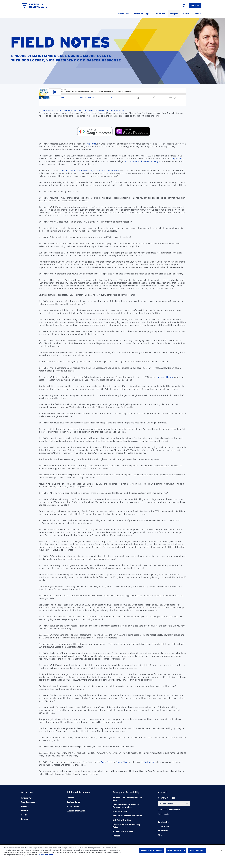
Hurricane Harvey (164, 377)
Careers (198, 13)
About (186, 13)
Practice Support (142, 13)
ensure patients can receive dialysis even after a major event (91, 170)
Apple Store (106, 762)
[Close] (221, 850)
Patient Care (123, 13)
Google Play (121, 762)
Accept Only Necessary (176, 850)
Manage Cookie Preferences (151, 850)
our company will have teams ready (141, 161)
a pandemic (178, 158)
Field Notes (90, 144)
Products (160, 13)
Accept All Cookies (197, 850)
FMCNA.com (149, 762)
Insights (174, 13)
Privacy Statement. (45, 854)
